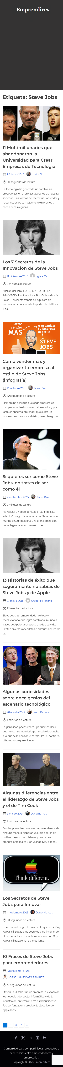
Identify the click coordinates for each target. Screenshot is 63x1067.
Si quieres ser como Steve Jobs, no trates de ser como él (30, 483)
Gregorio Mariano (41, 600)
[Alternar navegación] (31, 20)
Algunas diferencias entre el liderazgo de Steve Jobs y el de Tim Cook (31, 799)
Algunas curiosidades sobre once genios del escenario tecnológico (27, 698)
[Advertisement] (31, 57)
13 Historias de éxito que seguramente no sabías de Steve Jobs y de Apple (31, 586)
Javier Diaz (38, 174)
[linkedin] (44, 1038)
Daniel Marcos (44, 912)
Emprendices (42, 1062)
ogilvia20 (41, 276)
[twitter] (23, 1038)
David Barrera (41, 712)
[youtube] (30, 1038)
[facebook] (15, 1038)
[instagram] (37, 1038)
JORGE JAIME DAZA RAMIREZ (26, 977)
